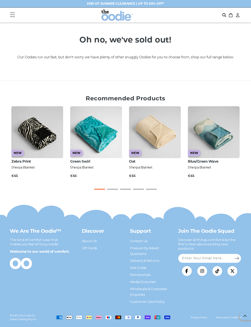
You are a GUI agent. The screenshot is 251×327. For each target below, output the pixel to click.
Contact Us (139, 241)
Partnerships (140, 275)
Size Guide (138, 268)
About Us (89, 241)
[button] (12, 15)
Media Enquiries (143, 282)
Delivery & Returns (144, 261)
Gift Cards (89, 248)
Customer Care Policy (147, 302)
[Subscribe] (236, 258)
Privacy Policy (199, 317)
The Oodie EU (27, 315)
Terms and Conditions (228, 317)
